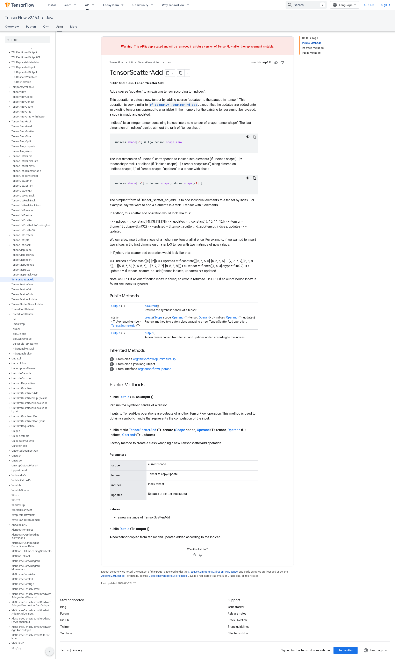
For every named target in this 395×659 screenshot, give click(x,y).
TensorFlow (116, 62)
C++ (46, 26)
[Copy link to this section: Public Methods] (143, 296)
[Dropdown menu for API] (94, 5)
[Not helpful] (282, 62)
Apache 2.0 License (112, 575)
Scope (158, 317)
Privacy (77, 650)
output (149, 333)
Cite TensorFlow (238, 633)
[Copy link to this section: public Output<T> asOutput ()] (158, 397)
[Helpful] (276, 62)
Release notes (237, 613)
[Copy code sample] (254, 137)
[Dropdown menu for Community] (153, 5)
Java (50, 17)
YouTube (66, 633)
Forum (64, 613)
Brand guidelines (238, 626)
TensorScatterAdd (123, 325)
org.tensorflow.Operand (154, 369)
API (87, 5)
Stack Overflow (237, 620)
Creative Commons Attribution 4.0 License (213, 571)
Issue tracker (236, 607)
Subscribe (345, 650)
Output (115, 306)
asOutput (151, 306)
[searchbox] (27, 39)
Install (52, 5)
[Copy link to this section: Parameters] (130, 454)
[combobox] (306, 5)
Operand (178, 317)
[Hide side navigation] (49, 651)
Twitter (65, 626)
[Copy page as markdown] (181, 73)
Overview (12, 26)
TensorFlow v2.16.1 (22, 17)
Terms (64, 650)
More (74, 26)
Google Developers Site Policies (168, 575)
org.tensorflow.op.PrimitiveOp (154, 359)
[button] (27, 52)
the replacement (251, 46)
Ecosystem (111, 5)
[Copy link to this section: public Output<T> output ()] (154, 529)
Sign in (385, 5)
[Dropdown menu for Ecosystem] (124, 5)
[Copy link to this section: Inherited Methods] (149, 350)
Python (31, 26)
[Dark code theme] (248, 137)
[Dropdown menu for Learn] (76, 5)
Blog (63, 607)
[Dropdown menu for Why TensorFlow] (189, 5)
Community (140, 5)
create (149, 317)
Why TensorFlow (173, 5)
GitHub (369, 5)
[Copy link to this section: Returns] (124, 509)
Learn (67, 5)
